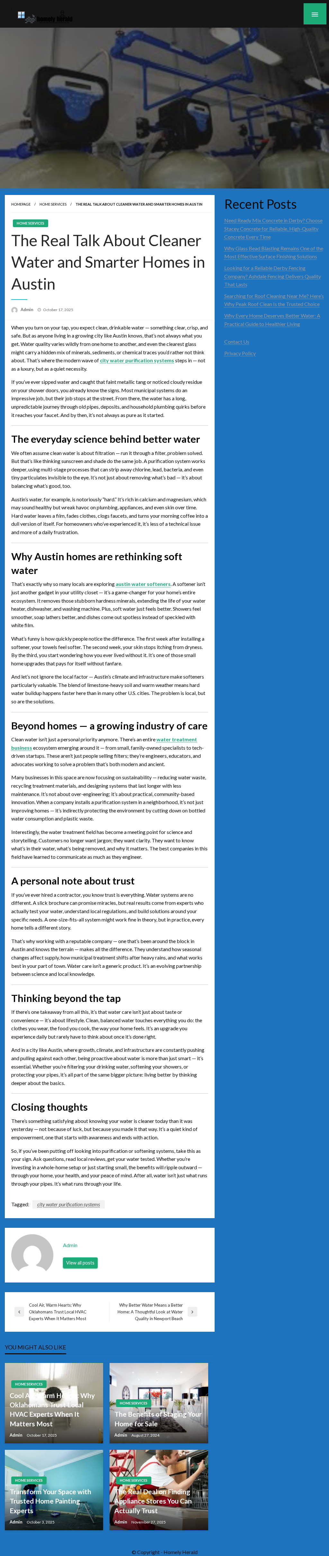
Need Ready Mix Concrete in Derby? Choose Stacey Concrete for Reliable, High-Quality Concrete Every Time (273, 228)
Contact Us (236, 341)
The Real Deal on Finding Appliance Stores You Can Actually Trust (153, 1500)
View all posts (80, 1262)
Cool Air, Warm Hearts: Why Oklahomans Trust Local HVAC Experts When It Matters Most (52, 1409)
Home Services (53, 204)
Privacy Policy (240, 353)
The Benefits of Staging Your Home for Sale (158, 1418)
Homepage (21, 204)
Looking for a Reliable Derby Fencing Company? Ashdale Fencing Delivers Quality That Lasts (272, 276)
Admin (27, 309)
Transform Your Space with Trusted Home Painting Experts (50, 1500)
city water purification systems (68, 1204)
